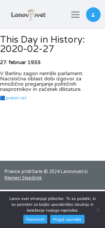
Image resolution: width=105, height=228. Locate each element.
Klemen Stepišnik (23, 178)
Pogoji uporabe (67, 219)
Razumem (35, 219)
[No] (98, 210)
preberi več (16, 98)
